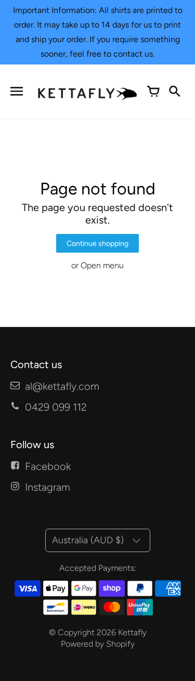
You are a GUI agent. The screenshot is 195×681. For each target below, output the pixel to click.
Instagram (47, 487)
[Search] (174, 91)
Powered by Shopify (98, 644)
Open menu (102, 265)
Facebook (48, 466)
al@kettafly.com (62, 386)
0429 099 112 (56, 407)
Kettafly (132, 632)
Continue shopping (97, 243)
